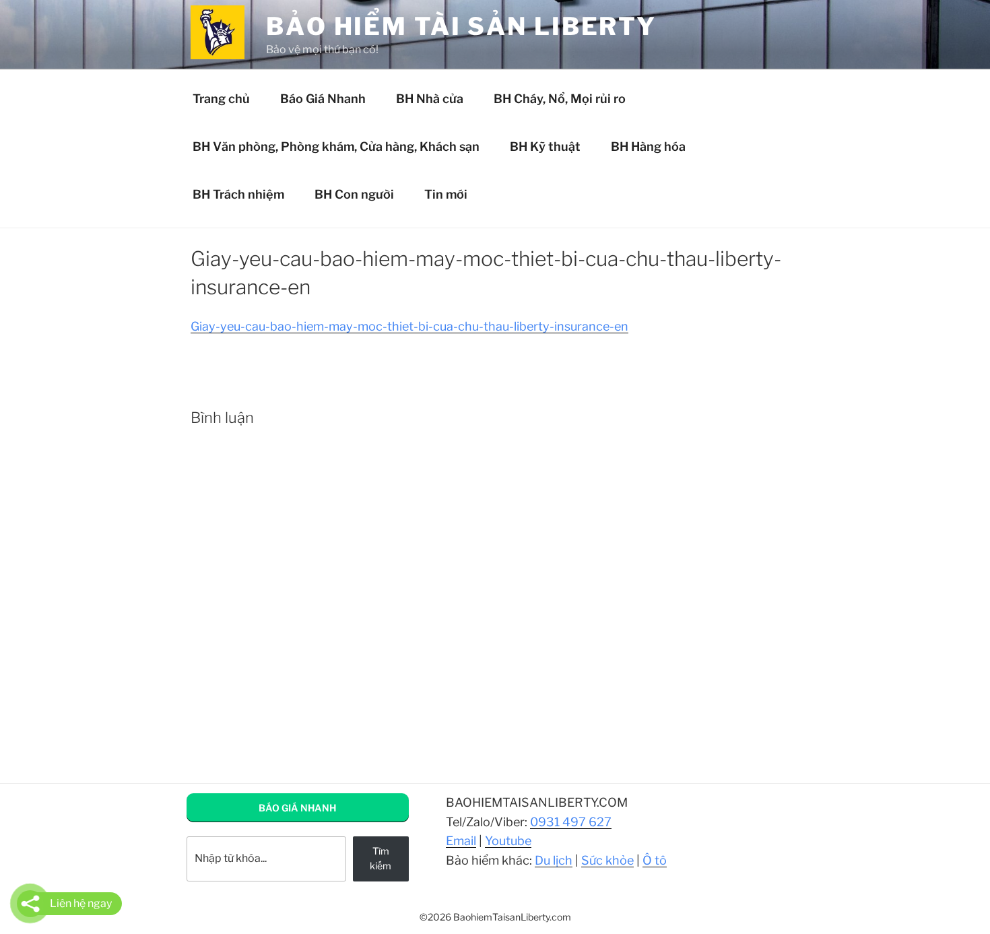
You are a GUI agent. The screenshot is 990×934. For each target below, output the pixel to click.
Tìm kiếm (380, 858)
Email (461, 841)
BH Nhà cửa (429, 99)
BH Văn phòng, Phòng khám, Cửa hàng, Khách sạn (336, 146)
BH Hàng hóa (648, 146)
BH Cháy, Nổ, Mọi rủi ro (560, 99)
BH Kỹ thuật (545, 146)
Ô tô (654, 860)
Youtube (508, 841)
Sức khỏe (607, 860)
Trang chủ (221, 99)
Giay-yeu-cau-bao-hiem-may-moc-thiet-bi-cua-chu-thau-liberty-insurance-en (409, 326)
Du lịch (553, 860)
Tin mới (445, 194)
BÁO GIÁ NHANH (297, 807)
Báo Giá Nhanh (323, 99)
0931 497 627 (571, 822)
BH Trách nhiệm (238, 194)
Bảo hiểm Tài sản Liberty (461, 26)
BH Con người (354, 194)
